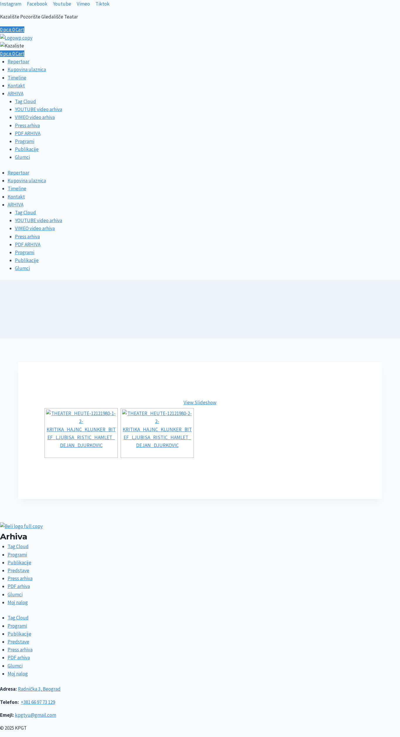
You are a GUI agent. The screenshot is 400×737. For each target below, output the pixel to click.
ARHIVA (15, 93)
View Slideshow (200, 402)
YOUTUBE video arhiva (38, 109)
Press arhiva (27, 125)
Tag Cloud (25, 101)
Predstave (18, 570)
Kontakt (16, 85)
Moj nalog (18, 602)
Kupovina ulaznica (27, 69)
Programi (24, 141)
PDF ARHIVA (27, 133)
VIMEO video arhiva (35, 117)
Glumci (22, 157)
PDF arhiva (19, 586)
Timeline (17, 77)
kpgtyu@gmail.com (35, 715)
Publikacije (27, 149)
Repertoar (18, 61)
